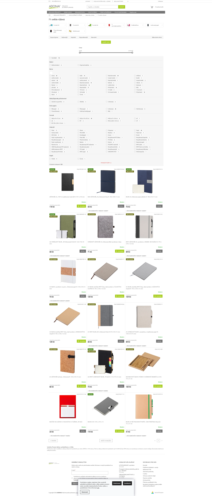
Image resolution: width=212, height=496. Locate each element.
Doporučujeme (54, 37)
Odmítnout (116, 483)
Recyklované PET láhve (115, 137)
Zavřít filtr (106, 42)
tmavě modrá (112, 78)
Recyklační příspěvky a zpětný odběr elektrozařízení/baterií (152, 485)
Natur (54, 94)
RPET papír (84, 151)
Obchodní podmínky (148, 471)
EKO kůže (55, 135)
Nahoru (53, 440)
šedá (82, 75)
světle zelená (84, 80)
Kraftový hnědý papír (86, 111)
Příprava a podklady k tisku (150, 482)
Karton (111, 142)
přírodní (55, 87)
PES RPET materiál (114, 144)
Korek (139, 135)
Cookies (145, 473)
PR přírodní (112, 87)
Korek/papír (84, 135)
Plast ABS (83, 137)
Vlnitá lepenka (141, 151)
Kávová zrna (56, 144)
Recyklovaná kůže (114, 147)
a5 (138, 118)
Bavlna (83, 142)
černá (54, 75)
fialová (54, 85)
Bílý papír (55, 109)
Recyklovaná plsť (113, 149)
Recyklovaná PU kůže (58, 151)
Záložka (83, 101)
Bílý (110, 111)
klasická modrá (113, 75)
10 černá (83, 90)
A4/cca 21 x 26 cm (114, 118)
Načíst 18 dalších (106, 440)
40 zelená (55, 92)
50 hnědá (83, 92)
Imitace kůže (56, 132)
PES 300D (83, 132)
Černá (82, 94)
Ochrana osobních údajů (149, 476)
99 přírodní (140, 92)
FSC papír (83, 149)
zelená (55, 80)
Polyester (111, 130)
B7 (81, 121)
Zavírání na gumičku (58, 101)
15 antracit (140, 90)
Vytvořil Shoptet (159, 492)
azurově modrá (85, 78)
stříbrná (139, 75)
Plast (54, 130)
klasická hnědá (113, 80)
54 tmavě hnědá (113, 92)
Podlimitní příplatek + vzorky (102, 1)
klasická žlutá (85, 85)
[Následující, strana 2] (158, 440)
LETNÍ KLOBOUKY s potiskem (126, 465)
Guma (110, 135)
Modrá (54, 158)
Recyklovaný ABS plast (143, 149)
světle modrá (56, 78)
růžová (139, 82)
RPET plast (140, 144)
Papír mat (140, 132)
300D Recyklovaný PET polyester (61, 147)
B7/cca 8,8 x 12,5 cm (114, 121)
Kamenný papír (141, 142)
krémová (139, 85)
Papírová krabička (85, 65)
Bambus (111, 132)
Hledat (122, 7)
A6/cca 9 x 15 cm (57, 118)
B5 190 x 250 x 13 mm (58, 123)
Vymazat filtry (105, 162)
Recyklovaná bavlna (142, 139)
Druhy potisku (146, 480)
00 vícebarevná (57, 90)
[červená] (51, 73)
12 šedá (111, 90)
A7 (138, 121)
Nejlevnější (64, 37)
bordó (139, 78)
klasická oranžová (86, 82)
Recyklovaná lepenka (143, 137)
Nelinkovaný (140, 109)
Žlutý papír (84, 109)
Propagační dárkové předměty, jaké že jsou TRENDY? (129, 469)
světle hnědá (56, 82)
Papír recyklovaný (57, 142)
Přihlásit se (76, 483)
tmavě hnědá (140, 80)
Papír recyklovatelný (58, 137)
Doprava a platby (147, 478)
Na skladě (56, 58)
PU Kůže (111, 139)
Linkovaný (112, 101)
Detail (121, 206)
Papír (139, 130)
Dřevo (82, 130)
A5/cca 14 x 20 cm (86, 118)
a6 (53, 121)
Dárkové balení (57, 65)
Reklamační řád (118, 1)
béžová (111, 82)
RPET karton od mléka (143, 147)
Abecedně (93, 37)
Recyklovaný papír (58, 139)
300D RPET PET (113, 151)
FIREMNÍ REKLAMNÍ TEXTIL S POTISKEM (126, 475)
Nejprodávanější (83, 37)
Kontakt (88, 1)
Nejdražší (73, 37)
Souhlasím (127, 483)
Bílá (138, 87)
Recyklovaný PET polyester (88, 144)
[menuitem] (54, 12)
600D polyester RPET (58, 149)
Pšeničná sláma (85, 139)
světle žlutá (112, 85)
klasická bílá (84, 87)
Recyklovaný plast (85, 147)
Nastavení (85, 492)
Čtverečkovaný (57, 111)
